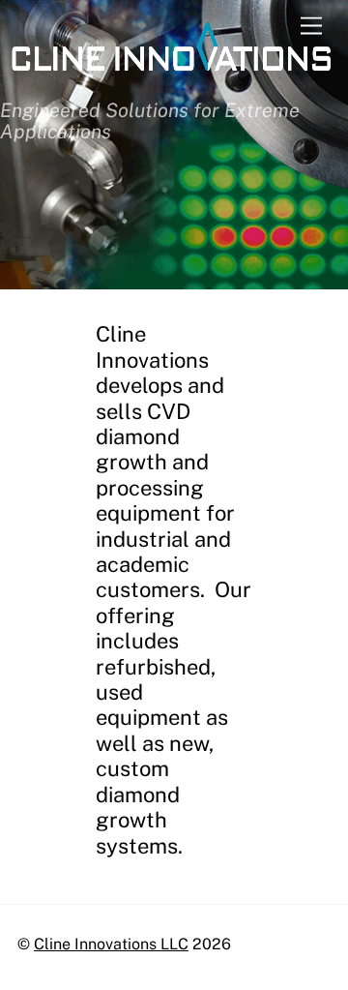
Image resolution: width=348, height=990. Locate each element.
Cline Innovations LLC (111, 944)
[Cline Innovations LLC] (169, 78)
